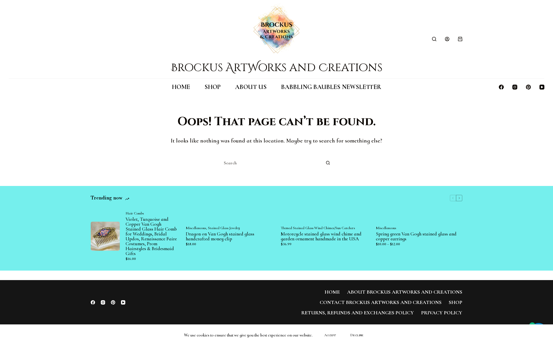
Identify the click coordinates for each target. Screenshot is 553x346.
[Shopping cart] (460, 39)
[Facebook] (501, 87)
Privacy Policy (441, 312)
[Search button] (328, 163)
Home (181, 87)
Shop (212, 87)
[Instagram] (514, 87)
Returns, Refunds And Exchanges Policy (357, 312)
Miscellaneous (196, 228)
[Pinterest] (528, 87)
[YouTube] (541, 87)
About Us (251, 87)
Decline (356, 335)
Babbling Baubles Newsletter (331, 87)
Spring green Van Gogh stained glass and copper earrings (416, 236)
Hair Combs (135, 213)
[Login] (447, 39)
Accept (330, 335)
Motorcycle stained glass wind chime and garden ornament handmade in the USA (321, 236)
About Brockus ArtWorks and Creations (404, 292)
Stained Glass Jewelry (224, 228)
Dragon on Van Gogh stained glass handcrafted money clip (220, 236)
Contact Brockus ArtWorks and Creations (381, 302)
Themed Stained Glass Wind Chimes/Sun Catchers (318, 228)
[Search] (434, 39)
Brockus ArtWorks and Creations (276, 67)
